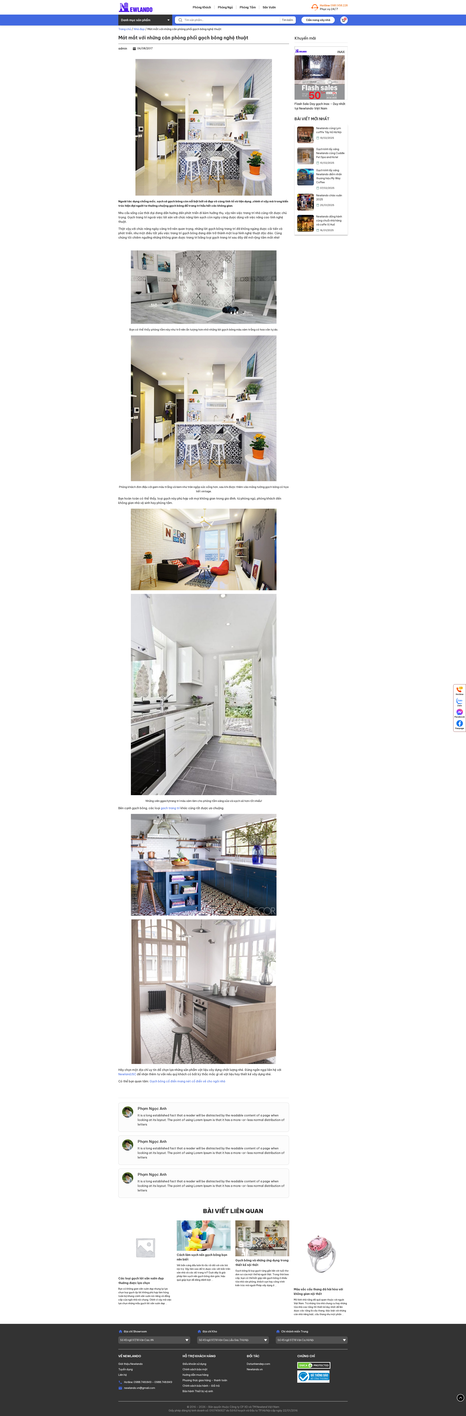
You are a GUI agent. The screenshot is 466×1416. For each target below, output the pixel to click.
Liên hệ (122, 1374)
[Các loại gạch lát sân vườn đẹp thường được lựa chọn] (145, 1247)
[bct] (313, 1376)
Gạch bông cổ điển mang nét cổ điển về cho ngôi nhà (187, 1081)
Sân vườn (269, 7)
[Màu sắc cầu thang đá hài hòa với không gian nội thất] (321, 1252)
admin (122, 48)
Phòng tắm (248, 7)
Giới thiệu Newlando (130, 1364)
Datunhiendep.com (258, 1364)
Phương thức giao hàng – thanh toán (205, 1380)
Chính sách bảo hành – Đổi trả (201, 1385)
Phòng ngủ (225, 7)
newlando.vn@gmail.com (139, 1388)
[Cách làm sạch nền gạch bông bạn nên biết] (204, 1235)
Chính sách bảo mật (195, 1369)
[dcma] (313, 1365)
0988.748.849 (142, 1382)
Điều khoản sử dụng (194, 1364)
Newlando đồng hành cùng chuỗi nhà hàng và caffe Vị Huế (329, 220)
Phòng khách (202, 7)
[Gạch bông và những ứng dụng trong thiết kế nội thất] (262, 1238)
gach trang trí (170, 808)
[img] (321, 72)
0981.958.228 (339, 5)
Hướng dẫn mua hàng (195, 1374)
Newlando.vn (255, 1369)
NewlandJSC (127, 1074)
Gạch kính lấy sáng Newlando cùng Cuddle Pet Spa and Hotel (330, 153)
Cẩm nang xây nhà (318, 20)
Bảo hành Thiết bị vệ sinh (198, 1391)
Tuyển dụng (125, 1369)
